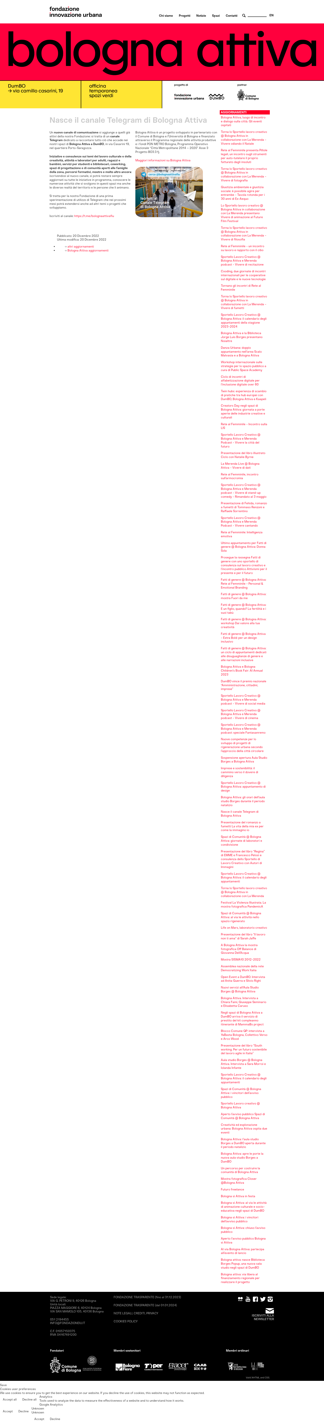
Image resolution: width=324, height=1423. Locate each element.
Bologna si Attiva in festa (238, 1196)
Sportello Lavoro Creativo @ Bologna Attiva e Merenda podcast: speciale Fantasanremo (243, 728)
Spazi (216, 15)
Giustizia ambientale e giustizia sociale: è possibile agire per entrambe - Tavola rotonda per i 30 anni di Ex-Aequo (243, 193)
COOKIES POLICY (126, 1321)
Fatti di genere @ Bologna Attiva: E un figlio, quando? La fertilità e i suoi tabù (243, 608)
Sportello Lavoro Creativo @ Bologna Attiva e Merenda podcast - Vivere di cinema (240, 714)
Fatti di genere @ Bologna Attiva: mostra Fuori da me (243, 596)
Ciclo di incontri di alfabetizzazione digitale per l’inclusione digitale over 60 (240, 380)
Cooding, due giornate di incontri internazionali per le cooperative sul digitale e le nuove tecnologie (243, 275)
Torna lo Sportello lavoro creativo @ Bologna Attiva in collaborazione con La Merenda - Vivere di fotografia (244, 174)
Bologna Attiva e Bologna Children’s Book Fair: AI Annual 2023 (242, 670)
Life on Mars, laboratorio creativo (244, 927)
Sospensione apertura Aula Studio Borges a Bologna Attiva (244, 759)
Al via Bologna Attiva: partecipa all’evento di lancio (242, 1251)
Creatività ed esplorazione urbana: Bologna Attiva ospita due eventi (244, 1128)
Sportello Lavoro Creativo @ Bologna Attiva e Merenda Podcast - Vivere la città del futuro (240, 440)
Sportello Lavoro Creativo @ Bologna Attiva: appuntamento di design (243, 786)
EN (271, 15)
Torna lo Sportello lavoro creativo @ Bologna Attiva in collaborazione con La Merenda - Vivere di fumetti (244, 302)
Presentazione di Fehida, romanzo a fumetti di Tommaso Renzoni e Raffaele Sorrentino (244, 507)
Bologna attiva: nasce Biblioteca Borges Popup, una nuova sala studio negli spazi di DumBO (243, 1263)
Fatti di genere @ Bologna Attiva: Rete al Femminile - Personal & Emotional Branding (243, 583)
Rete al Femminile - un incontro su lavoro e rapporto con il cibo (242, 248)
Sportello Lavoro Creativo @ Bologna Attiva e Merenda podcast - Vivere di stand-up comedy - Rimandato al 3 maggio (243, 490)
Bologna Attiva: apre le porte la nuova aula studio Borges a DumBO (242, 1157)
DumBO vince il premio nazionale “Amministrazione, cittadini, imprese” (243, 685)
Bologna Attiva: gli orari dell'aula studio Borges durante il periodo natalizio (243, 801)
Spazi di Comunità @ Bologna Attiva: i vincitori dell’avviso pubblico (241, 1093)
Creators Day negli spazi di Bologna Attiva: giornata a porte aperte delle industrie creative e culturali (243, 411)
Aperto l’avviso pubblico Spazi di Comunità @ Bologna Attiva (243, 1116)
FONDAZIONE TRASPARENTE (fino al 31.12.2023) (147, 1297)
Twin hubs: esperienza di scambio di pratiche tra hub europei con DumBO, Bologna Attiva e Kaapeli (243, 395)
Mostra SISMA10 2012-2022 (241, 959)
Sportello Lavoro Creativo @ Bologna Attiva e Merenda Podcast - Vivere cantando (240, 521)
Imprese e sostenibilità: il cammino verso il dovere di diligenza (239, 772)
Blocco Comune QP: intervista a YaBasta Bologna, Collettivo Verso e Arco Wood (244, 1035)
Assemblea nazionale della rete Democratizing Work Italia (242, 968)
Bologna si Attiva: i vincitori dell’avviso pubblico (239, 1219)
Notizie (201, 15)
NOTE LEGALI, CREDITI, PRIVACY (136, 1313)
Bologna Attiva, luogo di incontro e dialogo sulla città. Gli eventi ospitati (243, 121)
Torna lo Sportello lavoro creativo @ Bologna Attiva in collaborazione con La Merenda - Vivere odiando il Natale (244, 137)
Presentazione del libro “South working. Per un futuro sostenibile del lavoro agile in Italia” (244, 1049)
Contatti (231, 15)
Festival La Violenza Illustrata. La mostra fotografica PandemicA (243, 904)
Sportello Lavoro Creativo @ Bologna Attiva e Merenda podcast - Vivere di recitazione (242, 260)
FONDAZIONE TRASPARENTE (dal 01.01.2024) (145, 1305)
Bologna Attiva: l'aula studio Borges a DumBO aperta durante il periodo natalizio (243, 1143)
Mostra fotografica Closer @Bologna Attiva (239, 1180)
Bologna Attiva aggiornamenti (88, 250)
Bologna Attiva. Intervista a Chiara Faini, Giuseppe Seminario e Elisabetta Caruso (243, 1002)
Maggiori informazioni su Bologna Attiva (162, 160)
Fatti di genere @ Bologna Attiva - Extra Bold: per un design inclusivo (243, 637)
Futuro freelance (232, 1189)
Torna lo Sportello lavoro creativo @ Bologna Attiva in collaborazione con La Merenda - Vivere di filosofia (244, 233)
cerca (244, 15)
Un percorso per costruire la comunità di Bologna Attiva (240, 1170)
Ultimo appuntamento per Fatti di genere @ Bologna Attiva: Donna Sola (243, 547)
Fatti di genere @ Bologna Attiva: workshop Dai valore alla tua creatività (243, 623)
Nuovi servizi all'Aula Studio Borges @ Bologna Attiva (240, 989)
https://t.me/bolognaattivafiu (94, 216)
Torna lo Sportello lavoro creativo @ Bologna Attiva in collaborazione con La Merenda (244, 892)
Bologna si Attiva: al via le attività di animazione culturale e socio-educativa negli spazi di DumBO (244, 1206)
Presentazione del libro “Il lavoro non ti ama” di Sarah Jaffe (243, 936)
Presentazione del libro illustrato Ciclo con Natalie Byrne (243, 455)
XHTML (256, 1377)
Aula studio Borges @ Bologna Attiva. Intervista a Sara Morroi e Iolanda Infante (243, 1064)
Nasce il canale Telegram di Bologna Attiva (240, 813)
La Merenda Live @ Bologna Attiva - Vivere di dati (240, 465)
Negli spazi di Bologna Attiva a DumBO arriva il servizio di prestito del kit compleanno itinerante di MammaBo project (242, 1018)
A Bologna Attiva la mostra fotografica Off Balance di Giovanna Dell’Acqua (239, 949)
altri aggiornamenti (80, 246)
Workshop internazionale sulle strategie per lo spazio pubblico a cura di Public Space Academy (243, 366)
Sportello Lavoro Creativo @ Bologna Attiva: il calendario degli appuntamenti (244, 877)
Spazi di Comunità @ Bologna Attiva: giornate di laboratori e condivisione (241, 840)
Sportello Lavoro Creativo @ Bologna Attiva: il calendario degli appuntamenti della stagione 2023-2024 (244, 320)
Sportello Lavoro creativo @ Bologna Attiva (240, 1105)
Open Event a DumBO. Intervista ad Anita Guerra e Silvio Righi (243, 979)
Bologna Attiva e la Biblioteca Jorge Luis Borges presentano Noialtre (241, 337)
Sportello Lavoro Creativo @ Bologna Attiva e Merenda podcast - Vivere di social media (243, 699)
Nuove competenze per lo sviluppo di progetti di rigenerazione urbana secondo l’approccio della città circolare (242, 745)
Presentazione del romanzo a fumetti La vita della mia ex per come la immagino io (242, 826)
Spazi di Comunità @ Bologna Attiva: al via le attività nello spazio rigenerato (241, 917)
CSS (267, 1377)
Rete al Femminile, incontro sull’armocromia (239, 476)
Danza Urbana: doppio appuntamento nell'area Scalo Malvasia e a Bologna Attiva (241, 351)
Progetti (184, 15)
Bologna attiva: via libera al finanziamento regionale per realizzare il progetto (240, 1278)
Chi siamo (166, 15)
